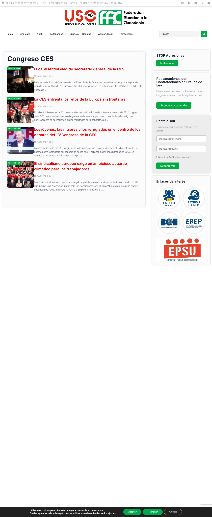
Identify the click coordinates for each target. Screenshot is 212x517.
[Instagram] (182, 3)
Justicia (74, 33)
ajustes (112, 513)
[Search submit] (204, 34)
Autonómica (56, 33)
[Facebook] (189, 3)
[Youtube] (209, 3)
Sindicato (25, 33)
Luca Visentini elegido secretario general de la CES (79, 69)
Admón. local (105, 33)
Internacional (14, 68)
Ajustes (173, 511)
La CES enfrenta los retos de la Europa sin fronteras (79, 99)
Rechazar (153, 511)
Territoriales (126, 33)
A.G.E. (40, 33)
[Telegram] (195, 3)
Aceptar (132, 511)
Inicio (10, 33)
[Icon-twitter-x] (202, 3)
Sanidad (86, 33)
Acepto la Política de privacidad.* (175, 157)
